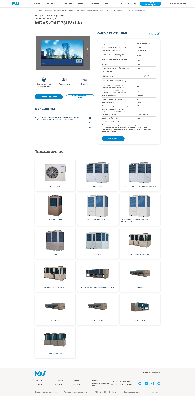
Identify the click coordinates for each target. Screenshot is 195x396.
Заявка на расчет (49, 97)
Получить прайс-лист (80, 97)
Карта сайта (155, 392)
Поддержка (52, 3)
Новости (81, 3)
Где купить (109, 3)
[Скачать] (90, 127)
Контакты (124, 3)
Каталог (37, 3)
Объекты (95, 3)
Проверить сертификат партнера (100, 384)
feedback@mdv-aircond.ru (120, 381)
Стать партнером (150, 4)
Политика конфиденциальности (46, 392)
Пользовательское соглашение (75, 392)
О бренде (68, 3)
